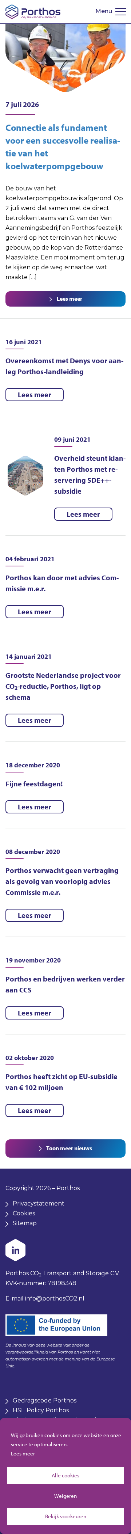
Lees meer (23, 1453)
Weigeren (65, 1495)
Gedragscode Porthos (44, 1400)
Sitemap (25, 1223)
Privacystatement (38, 1203)
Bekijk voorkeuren (65, 1516)
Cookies (24, 1213)
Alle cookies (65, 1475)
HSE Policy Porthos (41, 1410)
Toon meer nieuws (68, 1148)
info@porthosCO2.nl (54, 1298)
